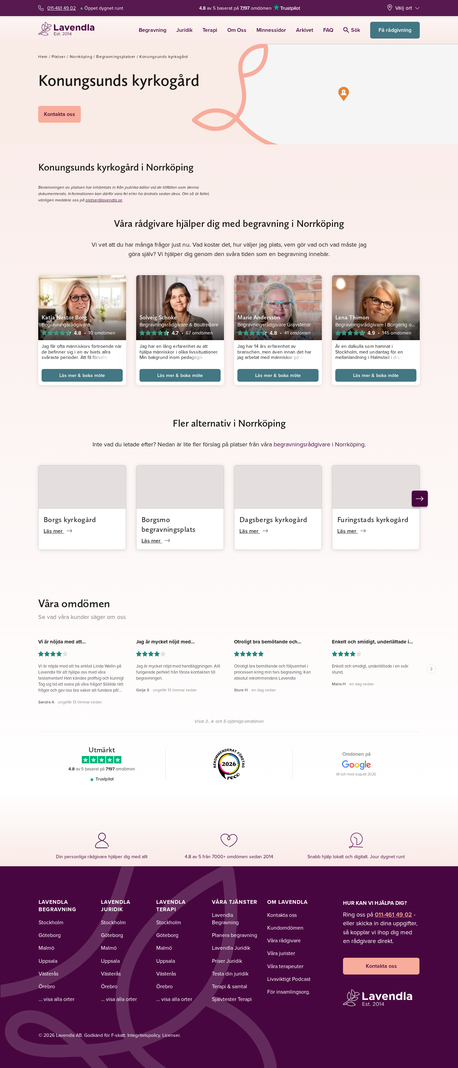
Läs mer (54, 531)
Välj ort (403, 7)
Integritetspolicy (143, 1035)
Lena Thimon (352, 317)
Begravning (152, 30)
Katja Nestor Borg (65, 317)
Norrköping (81, 56)
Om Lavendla (287, 902)
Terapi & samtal (229, 986)
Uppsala (48, 960)
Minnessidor (271, 30)
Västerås (48, 973)
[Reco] (229, 764)
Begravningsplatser (115, 56)
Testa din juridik (230, 973)
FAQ (328, 30)
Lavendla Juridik (115, 905)
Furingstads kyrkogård (372, 519)
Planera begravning (234, 935)
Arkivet (304, 30)
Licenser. (171, 1035)
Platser (59, 56)
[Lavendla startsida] (69, 30)
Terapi (210, 30)
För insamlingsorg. (288, 991)
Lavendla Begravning (57, 905)
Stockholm (51, 922)
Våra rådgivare (284, 940)
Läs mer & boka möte (82, 375)
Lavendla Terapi (171, 905)
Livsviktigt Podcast (288, 979)
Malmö (46, 947)
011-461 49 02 (61, 8)
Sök (355, 30)
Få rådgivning (395, 30)
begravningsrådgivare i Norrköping (319, 444)
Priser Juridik (227, 960)
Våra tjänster (234, 902)
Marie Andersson (258, 317)
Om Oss (236, 30)
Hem (43, 56)
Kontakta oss (59, 114)
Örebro (47, 986)
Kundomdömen (285, 927)
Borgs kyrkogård (70, 519)
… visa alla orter (56, 999)
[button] (343, 94)
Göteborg (50, 935)
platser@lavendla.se (104, 200)
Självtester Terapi (232, 999)
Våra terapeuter (285, 966)
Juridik (184, 30)
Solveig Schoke (158, 317)
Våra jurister (281, 953)
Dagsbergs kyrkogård (273, 519)
